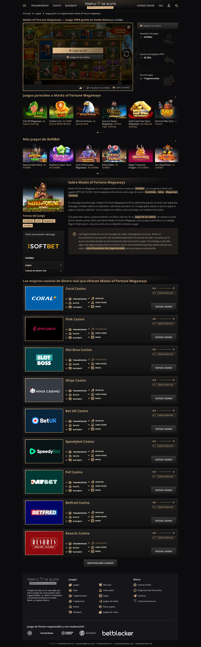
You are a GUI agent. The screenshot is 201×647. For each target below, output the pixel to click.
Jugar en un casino (145, 216)
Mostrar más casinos (100, 563)
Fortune (73, 195)
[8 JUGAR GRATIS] (35, 153)
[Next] (175, 97)
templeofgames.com (85, 643)
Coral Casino (75, 288)
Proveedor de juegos (149, 33)
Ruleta (57, 5)
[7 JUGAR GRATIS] (167, 153)
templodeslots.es (105, 643)
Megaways (171, 191)
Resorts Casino (77, 533)
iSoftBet (139, 188)
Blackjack (71, 5)
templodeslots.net (144, 643)
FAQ (161, 5)
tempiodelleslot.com (124, 643)
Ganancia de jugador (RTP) (152, 54)
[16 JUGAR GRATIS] (141, 109)
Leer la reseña (122, 87)
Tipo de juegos (146, 75)
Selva (161, 191)
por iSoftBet (117, 19)
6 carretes (150, 191)
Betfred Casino (77, 502)
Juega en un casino (152, 25)
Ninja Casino (75, 380)
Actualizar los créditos (100, 87)
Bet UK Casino (76, 411)
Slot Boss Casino (78, 350)
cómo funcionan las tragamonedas (105, 248)
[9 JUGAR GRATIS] (141, 153)
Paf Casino (74, 472)
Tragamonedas (40, 5)
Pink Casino (75, 319)
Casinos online (145, 5)
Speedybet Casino (79, 441)
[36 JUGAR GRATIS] (88, 109)
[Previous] (171, 97)
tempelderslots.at (66, 643)
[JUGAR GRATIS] (35, 109)
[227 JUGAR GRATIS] (114, 109)
